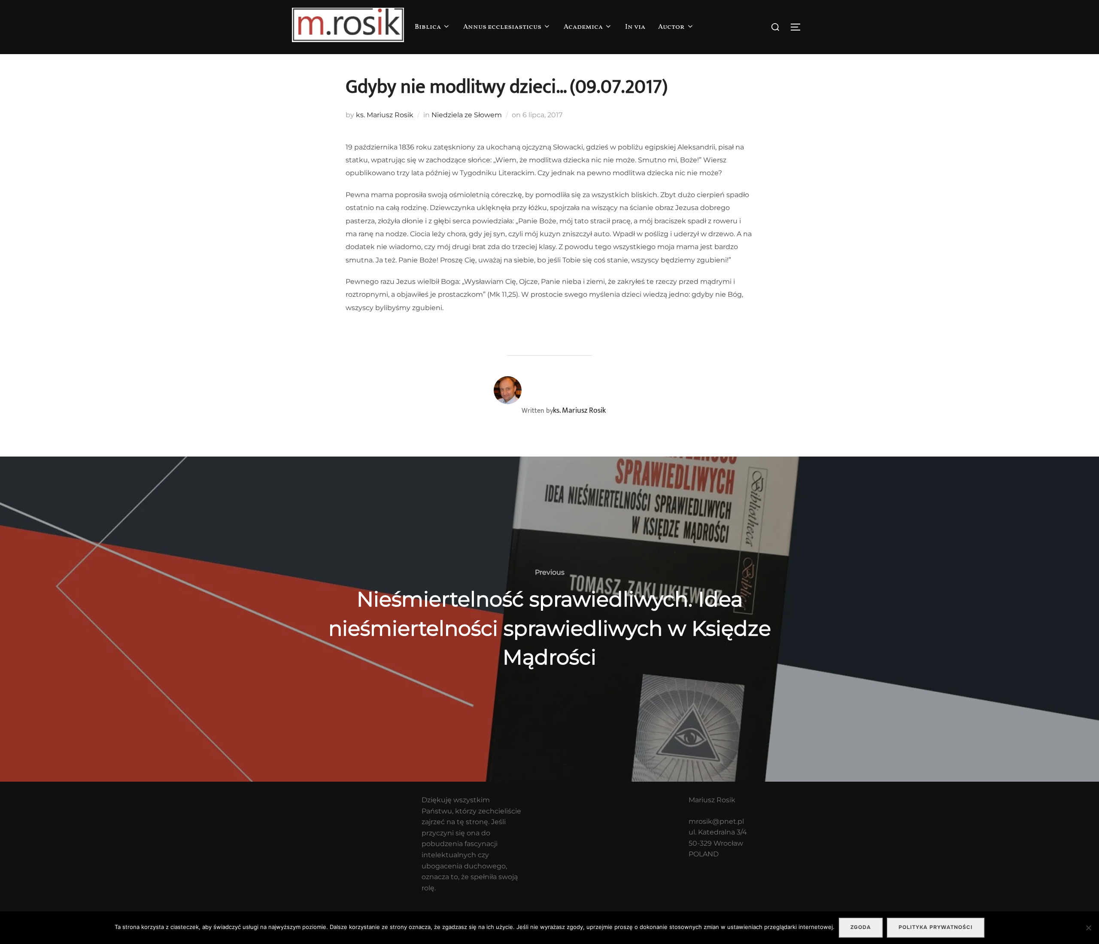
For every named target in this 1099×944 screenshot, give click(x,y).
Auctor (671, 27)
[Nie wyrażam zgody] (1088, 927)
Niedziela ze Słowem (466, 115)
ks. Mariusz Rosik (384, 115)
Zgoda (860, 927)
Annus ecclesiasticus (502, 27)
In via (635, 27)
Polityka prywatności (936, 927)
